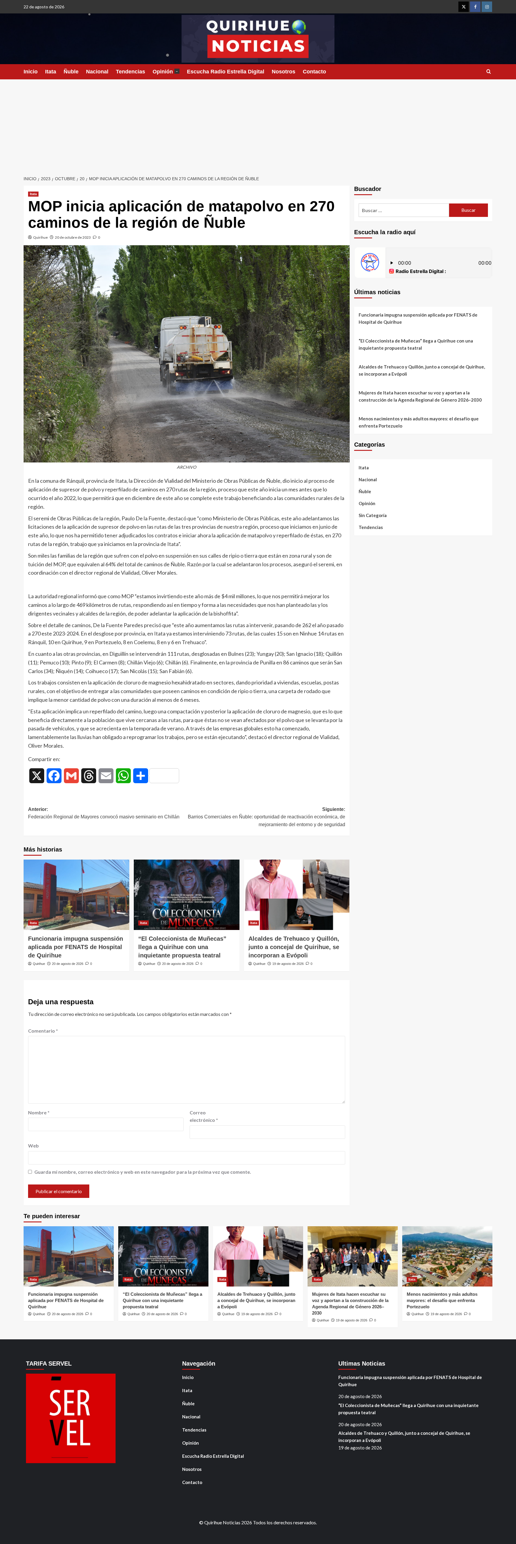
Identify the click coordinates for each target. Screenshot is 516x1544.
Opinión (165, 72)
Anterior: (103, 813)
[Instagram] (487, 6)
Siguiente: (266, 817)
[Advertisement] (258, 124)
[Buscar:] (404, 210)
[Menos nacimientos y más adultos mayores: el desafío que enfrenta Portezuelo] (447, 1256)
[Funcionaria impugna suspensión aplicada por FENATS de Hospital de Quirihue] (76, 895)
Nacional (97, 72)
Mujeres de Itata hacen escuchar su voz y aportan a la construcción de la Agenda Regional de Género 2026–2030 (420, 396)
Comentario (43, 1031)
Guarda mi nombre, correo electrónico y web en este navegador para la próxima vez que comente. (142, 1172)
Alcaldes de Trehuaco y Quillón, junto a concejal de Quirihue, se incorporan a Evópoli (293, 947)
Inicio (31, 72)
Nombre (39, 1112)
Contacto (314, 72)
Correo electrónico (204, 1116)
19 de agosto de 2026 (288, 963)
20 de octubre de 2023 (73, 237)
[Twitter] (463, 6)
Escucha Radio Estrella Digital (225, 72)
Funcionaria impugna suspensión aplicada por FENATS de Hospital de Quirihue (75, 947)
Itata (50, 72)
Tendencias (130, 72)
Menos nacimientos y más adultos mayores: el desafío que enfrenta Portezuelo (419, 422)
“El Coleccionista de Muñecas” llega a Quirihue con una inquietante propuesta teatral (182, 947)
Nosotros (283, 72)
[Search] (488, 71)
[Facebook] (475, 6)
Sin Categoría (373, 515)
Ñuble (71, 72)
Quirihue (40, 237)
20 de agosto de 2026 (67, 963)
